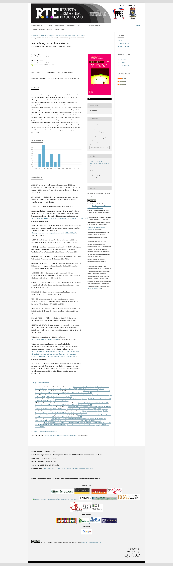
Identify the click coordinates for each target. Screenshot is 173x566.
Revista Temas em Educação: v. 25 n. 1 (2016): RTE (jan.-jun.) (80, 421)
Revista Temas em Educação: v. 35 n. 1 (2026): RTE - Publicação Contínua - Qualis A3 (63, 393)
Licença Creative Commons (91, 542)
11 (45, 431)
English (120, 40)
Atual (49, 25)
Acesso (139, 9)
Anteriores (59, 25)
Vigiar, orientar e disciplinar (92, 411)
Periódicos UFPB (37, 25)
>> (56, 431)
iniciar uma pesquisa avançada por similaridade (61, 436)
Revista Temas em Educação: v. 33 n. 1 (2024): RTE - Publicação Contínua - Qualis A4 (76, 389)
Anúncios (71, 25)
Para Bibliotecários (123, 65)
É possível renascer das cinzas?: (80, 395)
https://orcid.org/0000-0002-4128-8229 (44, 64)
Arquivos (40, 36)
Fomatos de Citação (97, 147)
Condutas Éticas (93, 25)
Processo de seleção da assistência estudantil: (93, 403)
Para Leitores (122, 59)
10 (43, 431)
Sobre (80, 25)
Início (33, 36)
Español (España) (123, 43)
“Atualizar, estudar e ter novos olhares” (96, 391)
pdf (92, 99)
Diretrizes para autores (42, 29)
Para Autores (122, 62)
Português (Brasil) (124, 46)
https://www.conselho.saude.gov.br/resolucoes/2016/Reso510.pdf (53, 233)
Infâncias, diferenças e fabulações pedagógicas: (71, 399)
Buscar (137, 25)
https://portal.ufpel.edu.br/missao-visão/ (45, 339)
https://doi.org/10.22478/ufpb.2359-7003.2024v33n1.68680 (55, 72)
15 (53, 431)
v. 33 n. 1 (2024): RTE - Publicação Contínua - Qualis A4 (64, 36)
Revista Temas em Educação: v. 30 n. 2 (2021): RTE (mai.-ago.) (87, 409)
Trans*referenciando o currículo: (88, 415)
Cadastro (137, 6)
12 (47, 431)
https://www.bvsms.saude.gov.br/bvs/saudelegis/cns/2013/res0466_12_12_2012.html (60, 218)
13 (49, 431)
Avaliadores (60, 29)
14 (51, 431)
